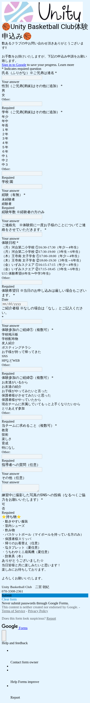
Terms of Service (13, 611)
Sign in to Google (14, 65)
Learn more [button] (66, 65)
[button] (45, 595)
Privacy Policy (38, 611)
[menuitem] (49, 656)
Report (51, 618)
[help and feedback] (4, 635)
